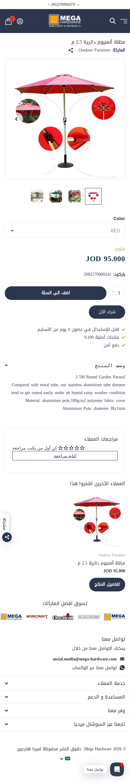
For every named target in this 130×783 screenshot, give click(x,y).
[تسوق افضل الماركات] (114, 617)
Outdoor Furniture (94, 50)
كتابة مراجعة (65, 455)
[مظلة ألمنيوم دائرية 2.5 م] (96, 518)
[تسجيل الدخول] (20, 21)
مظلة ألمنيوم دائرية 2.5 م (101, 563)
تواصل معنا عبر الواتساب (94, 668)
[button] (16, 119)
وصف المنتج (110, 365)
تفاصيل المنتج (107, 584)
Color (119, 218)
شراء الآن (107, 312)
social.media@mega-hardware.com (85, 659)
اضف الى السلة (55, 293)
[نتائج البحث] (112, 21)
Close (65, 683)
